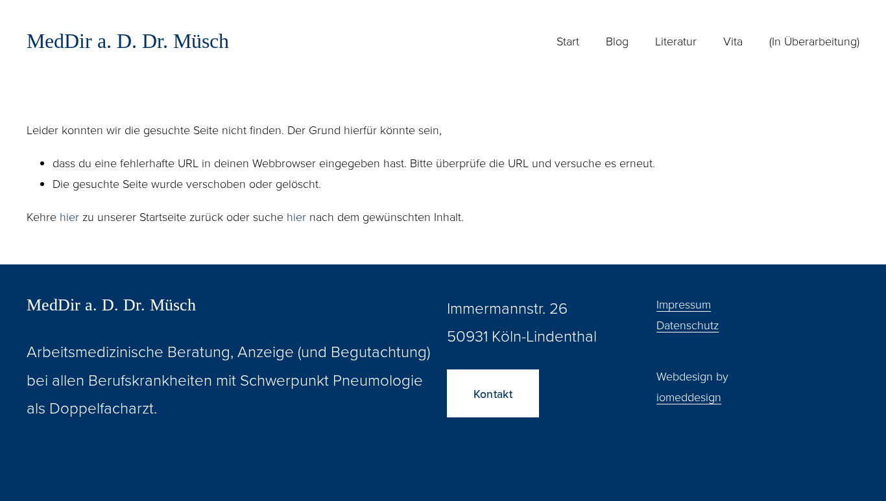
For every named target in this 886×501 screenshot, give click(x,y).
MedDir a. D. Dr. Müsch (128, 40)
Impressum (683, 304)
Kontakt (492, 394)
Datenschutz (687, 324)
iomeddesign (688, 396)
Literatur (676, 41)
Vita (733, 41)
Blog (617, 41)
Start (568, 41)
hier (69, 216)
